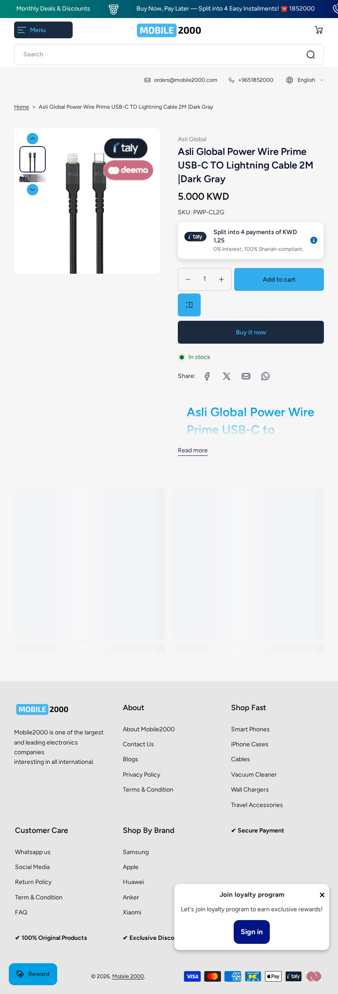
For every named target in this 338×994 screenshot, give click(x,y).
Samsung (136, 852)
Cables (240, 759)
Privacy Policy (141, 774)
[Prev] (32, 138)
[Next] (32, 189)
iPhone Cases (249, 744)
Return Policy (33, 882)
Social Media (32, 867)
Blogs (130, 759)
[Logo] (169, 30)
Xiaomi (132, 912)
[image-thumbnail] (32, 159)
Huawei (133, 882)
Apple (131, 867)
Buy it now (251, 332)
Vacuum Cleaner (254, 774)
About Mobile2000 (149, 729)
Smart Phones (250, 729)
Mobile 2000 (128, 976)
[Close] (322, 895)
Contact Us (138, 744)
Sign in (252, 932)
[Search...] (311, 55)
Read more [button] (193, 450)
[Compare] (189, 304)
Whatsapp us (33, 852)
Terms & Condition (148, 789)
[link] (207, 376)
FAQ (21, 912)
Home (21, 106)
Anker (131, 897)
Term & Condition (38, 897)
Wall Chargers (250, 789)
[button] (318, 30)
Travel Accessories (257, 805)
